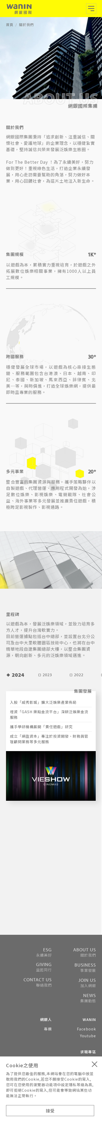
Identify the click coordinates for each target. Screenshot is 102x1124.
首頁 (9, 24)
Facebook (86, 1028)
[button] (91, 10)
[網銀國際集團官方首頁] (19, 10)
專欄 (48, 1028)
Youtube (88, 1035)
